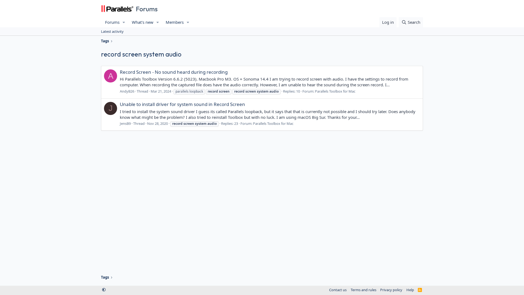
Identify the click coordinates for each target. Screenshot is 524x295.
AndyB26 (127, 91)
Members (175, 22)
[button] (124, 22)
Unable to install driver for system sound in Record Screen (182, 104)
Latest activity (112, 31)
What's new (142, 22)
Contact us (338, 289)
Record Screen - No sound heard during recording (174, 72)
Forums (112, 22)
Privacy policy (391, 289)
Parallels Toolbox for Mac (335, 91)
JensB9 (125, 123)
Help (410, 289)
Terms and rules (363, 289)
